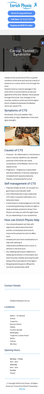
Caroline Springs (16, 330)
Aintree (12, 318)
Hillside (12, 327)
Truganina (13, 321)
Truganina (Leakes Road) (19, 335)
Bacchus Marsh (15, 324)
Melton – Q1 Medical (17, 316)
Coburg (12, 341)
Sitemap (22, 389)
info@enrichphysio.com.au (20, 301)
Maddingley (14, 333)
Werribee (13, 344)
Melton (12, 338)
